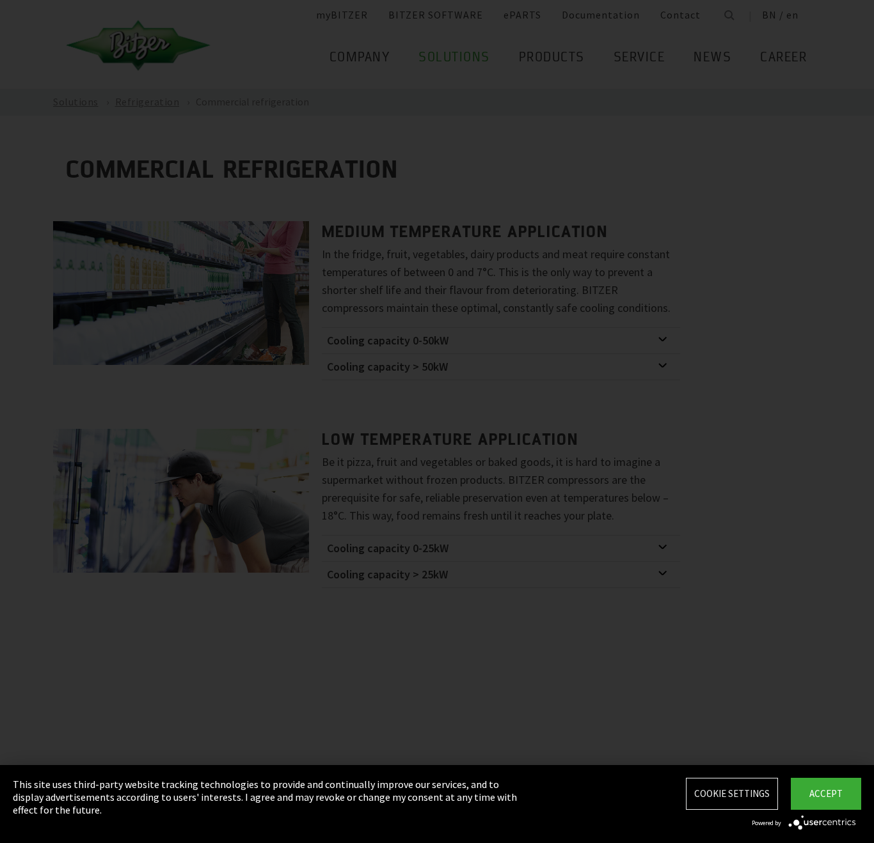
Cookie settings (732, 793)
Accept (826, 793)
